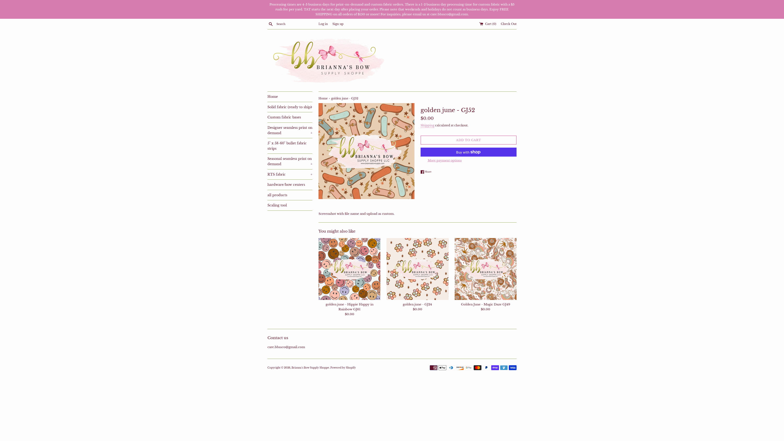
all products (277, 195)
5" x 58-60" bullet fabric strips (287, 145)
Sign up (338, 24)
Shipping (427, 125)
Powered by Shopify (343, 367)
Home (272, 97)
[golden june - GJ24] (417, 269)
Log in (323, 24)
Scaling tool (277, 205)
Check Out (509, 24)
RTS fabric (289, 174)
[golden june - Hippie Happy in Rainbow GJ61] (349, 269)
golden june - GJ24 (417, 304)
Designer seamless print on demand (289, 130)
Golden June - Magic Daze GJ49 (485, 304)
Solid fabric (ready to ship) (289, 107)
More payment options (445, 160)
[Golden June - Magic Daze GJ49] (486, 269)
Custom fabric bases (284, 117)
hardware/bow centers (286, 185)
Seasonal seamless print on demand (289, 161)
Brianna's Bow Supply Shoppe (310, 367)
